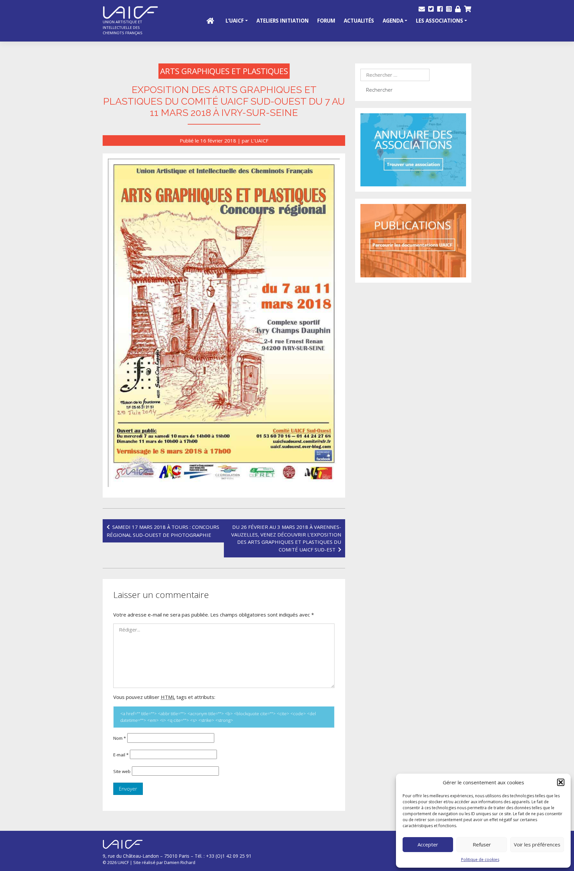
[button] (560, 782)
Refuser (482, 844)
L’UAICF (235, 20)
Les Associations (439, 20)
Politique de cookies (480, 859)
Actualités (359, 20)
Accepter (428, 844)
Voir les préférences (537, 844)
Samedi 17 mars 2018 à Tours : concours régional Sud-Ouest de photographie (163, 531)
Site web (122, 771)
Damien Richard (179, 862)
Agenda (393, 20)
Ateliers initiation (282, 20)
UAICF (123, 862)
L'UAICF (259, 140)
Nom (119, 738)
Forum (326, 20)
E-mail (121, 755)
